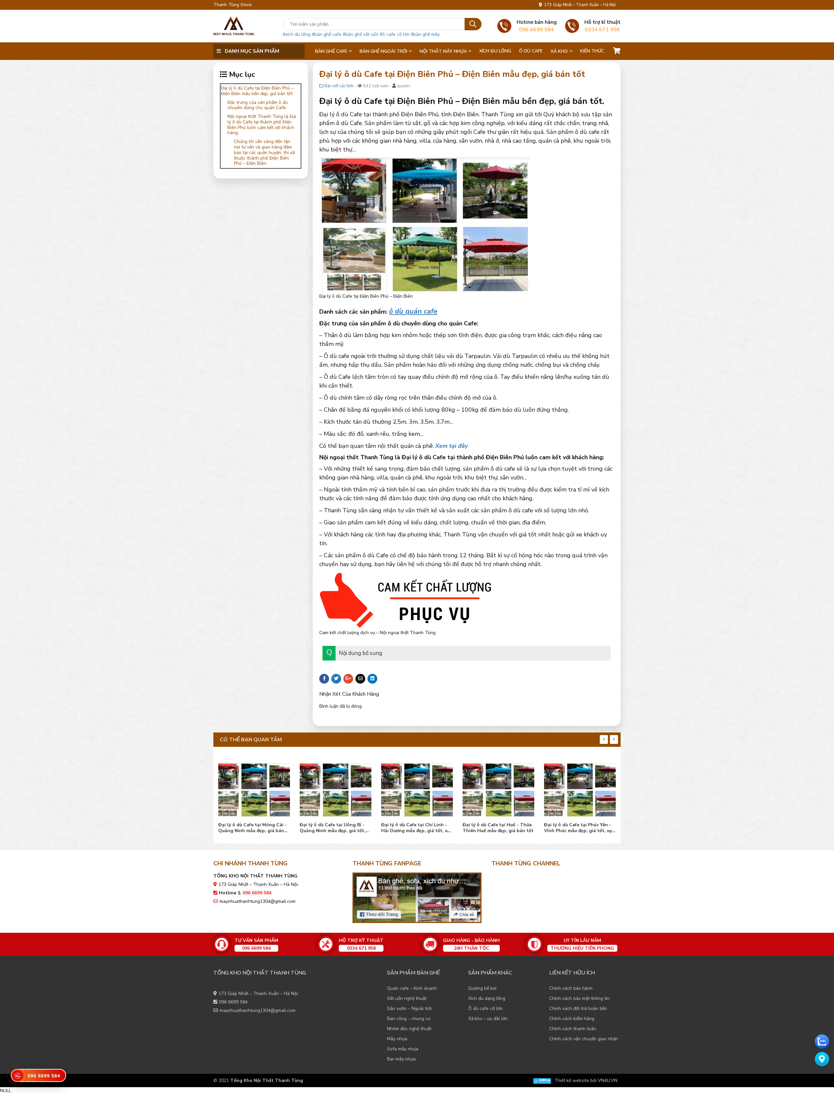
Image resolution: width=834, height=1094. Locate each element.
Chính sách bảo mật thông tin (579, 998)
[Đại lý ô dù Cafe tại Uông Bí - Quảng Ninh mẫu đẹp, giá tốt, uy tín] (335, 788)
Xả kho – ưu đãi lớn (488, 1019)
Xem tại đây (451, 446)
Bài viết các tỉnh (338, 86)
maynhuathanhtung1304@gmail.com (257, 901)
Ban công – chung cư (408, 1019)
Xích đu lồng (495, 51)
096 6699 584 (233, 1002)
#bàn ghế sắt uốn (361, 34)
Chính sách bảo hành (571, 988)
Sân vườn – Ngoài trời (409, 1008)
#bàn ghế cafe (326, 34)
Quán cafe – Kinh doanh (412, 988)
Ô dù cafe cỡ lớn (485, 1008)
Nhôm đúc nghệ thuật (409, 1029)
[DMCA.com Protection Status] (542, 1080)
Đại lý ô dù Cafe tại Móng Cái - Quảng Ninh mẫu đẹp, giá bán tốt (252, 828)
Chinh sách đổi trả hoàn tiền (578, 1008)
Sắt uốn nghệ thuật (406, 998)
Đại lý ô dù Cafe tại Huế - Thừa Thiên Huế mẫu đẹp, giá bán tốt (498, 828)
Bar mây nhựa (401, 1059)
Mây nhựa (397, 1039)
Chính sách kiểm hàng (571, 1019)
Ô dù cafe (531, 51)
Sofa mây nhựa (402, 1049)
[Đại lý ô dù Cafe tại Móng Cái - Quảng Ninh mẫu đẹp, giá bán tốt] (254, 788)
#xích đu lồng (296, 34)
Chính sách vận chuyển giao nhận (583, 1039)
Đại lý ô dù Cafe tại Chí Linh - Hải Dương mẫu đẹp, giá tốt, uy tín (415, 828)
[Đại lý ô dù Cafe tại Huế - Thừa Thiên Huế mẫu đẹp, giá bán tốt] (498, 788)
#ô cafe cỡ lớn (395, 34)
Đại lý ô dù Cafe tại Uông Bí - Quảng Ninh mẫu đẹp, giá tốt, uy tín (333, 828)
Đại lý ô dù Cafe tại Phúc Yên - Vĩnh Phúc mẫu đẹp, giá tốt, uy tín (578, 828)
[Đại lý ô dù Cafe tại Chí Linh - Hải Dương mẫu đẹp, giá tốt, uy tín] (417, 788)
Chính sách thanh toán (572, 1029)
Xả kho (559, 51)
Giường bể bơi (482, 988)
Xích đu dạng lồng (486, 998)
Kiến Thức (592, 51)
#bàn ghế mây (425, 34)
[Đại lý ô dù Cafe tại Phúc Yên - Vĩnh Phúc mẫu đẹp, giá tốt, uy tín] (580, 788)
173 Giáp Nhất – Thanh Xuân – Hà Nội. (579, 5)
